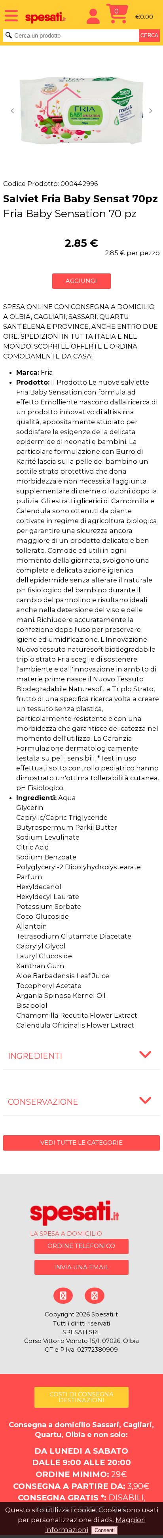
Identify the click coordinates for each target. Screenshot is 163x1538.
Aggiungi (81, 280)
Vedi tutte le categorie (81, 1142)
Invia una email (81, 1267)
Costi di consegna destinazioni (81, 1397)
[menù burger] (9, 15)
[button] (13, 110)
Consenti (105, 1530)
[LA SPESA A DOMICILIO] (81, 1214)
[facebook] (63, 1296)
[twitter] (94, 1296)
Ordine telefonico (81, 1246)
